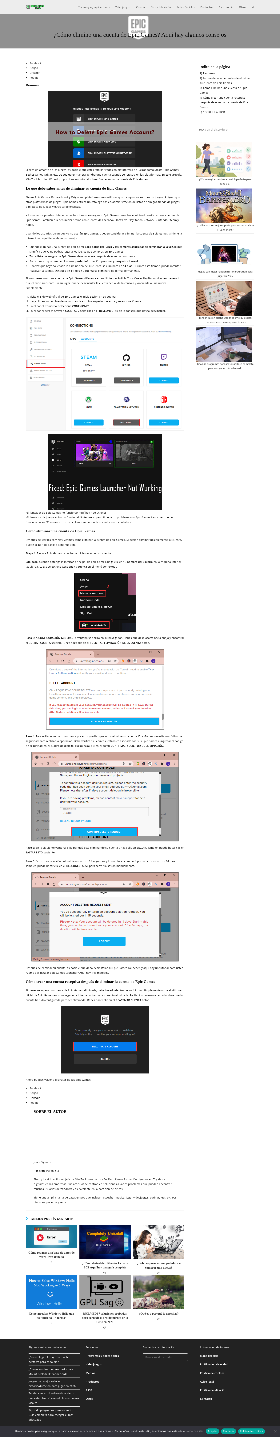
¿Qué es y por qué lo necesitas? (159, 1313)
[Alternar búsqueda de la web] (253, 7)
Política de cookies (212, 1373)
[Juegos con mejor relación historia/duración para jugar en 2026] (224, 252)
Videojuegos (94, 1364)
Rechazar (228, 1431)
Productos (92, 1381)
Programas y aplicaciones (102, 1356)
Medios (90, 1373)
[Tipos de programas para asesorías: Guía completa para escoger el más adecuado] (224, 344)
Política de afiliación (213, 1390)
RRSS (89, 1390)
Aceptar (212, 1431)
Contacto (206, 1399)
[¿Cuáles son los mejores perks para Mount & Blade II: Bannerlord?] (224, 206)
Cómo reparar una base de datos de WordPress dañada (51, 1254)
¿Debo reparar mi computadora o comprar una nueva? (159, 1265)
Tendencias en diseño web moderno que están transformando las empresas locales (54, 1398)
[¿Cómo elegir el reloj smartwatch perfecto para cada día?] (224, 159)
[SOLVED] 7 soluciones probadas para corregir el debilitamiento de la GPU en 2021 (105, 1318)
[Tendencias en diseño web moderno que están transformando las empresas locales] (224, 298)
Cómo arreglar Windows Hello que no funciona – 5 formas (51, 1315)
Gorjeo (34, 68)
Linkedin (35, 72)
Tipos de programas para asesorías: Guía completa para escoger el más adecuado (51, 1414)
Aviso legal (207, 1381)
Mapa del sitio (209, 1356)
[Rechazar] (275, 1431)
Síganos (46, 1162)
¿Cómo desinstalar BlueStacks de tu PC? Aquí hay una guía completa (105, 1265)
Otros (89, 1399)
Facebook (35, 63)
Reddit (34, 77)
